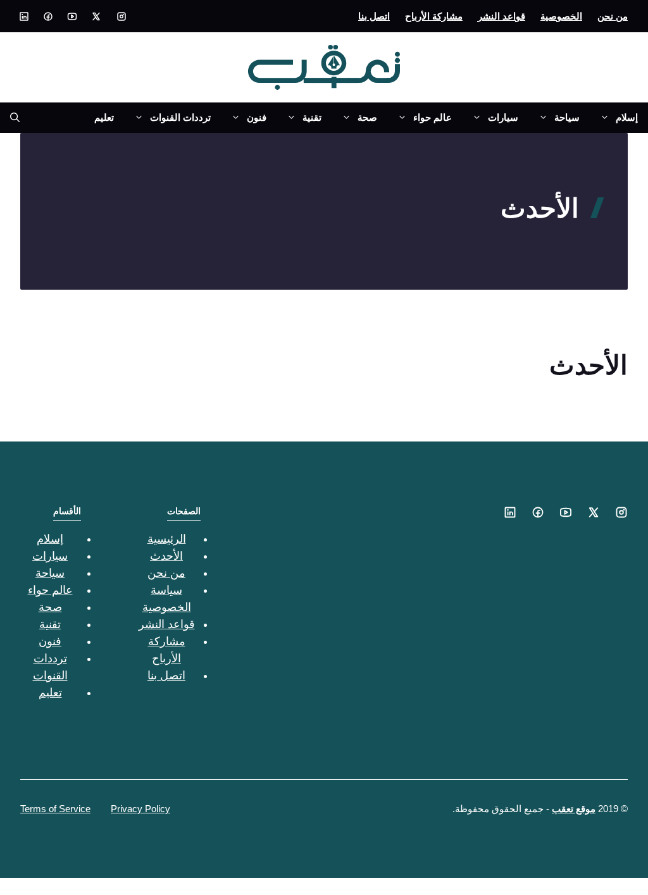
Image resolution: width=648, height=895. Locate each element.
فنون (256, 117)
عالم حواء (432, 117)
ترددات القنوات (180, 117)
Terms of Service (55, 808)
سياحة (567, 117)
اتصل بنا (374, 16)
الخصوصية (561, 16)
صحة (367, 117)
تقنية (311, 117)
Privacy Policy (140, 808)
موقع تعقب (573, 808)
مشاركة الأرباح (434, 16)
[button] (10, 117)
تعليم (104, 117)
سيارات (503, 117)
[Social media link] (121, 16)
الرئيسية (166, 539)
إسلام (627, 117)
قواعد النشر (501, 16)
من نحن (612, 16)
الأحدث (166, 556)
